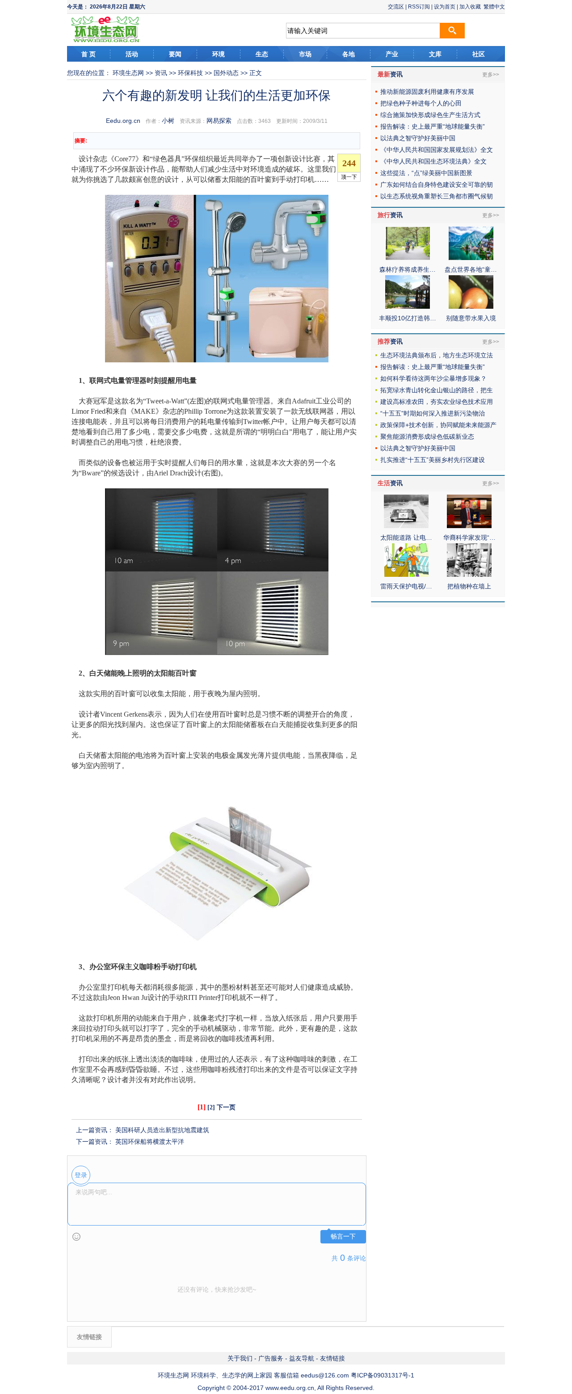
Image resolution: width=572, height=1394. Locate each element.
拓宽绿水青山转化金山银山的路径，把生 (436, 390)
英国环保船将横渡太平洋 (149, 1141)
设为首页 (444, 7)
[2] (211, 1107)
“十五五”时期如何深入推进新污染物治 (432, 413)
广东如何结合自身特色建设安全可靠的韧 (436, 184)
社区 (478, 54)
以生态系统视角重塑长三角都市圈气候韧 (436, 196)
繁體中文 (494, 7)
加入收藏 (470, 7)
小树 (168, 120)
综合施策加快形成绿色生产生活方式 (430, 114)
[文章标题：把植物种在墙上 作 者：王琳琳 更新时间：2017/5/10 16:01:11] (469, 574)
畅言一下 (343, 1236)
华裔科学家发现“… (469, 537)
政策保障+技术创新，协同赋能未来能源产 (438, 424)
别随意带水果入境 (471, 318)
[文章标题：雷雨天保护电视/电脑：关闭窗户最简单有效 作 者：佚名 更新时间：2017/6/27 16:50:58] (406, 574)
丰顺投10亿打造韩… (407, 318)
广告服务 (270, 1358)
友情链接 (332, 1358)
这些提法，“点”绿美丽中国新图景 (426, 172)
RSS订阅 (419, 7)
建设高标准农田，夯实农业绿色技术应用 (436, 401)
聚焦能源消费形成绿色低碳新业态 (427, 436)
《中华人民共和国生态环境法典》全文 (433, 161)
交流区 (396, 7)
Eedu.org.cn (123, 120)
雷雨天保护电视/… (406, 586)
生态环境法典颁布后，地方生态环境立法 (436, 355)
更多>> (490, 74)
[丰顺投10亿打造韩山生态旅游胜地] (407, 306)
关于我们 (239, 1358)
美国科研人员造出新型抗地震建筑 (162, 1130)
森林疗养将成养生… (407, 269)
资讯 (161, 72)
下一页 (226, 1107)
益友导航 (301, 1358)
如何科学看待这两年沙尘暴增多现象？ (433, 378)
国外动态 (226, 72)
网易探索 (218, 120)
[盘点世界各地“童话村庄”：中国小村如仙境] (471, 257)
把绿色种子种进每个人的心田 (421, 103)
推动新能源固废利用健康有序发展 (427, 91)
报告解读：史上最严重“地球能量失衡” (432, 126)
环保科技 (190, 72)
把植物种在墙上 (469, 586)
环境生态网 (128, 72)
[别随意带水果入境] (471, 306)
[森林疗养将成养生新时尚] (407, 257)
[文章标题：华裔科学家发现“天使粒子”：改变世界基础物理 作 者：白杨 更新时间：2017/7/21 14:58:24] (469, 525)
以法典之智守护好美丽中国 (417, 138)
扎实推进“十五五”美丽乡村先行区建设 (432, 459)
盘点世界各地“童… (471, 269)
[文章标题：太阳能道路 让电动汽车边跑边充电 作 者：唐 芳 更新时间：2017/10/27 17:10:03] (406, 525)
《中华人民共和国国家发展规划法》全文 (436, 149)
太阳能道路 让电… (406, 537)
